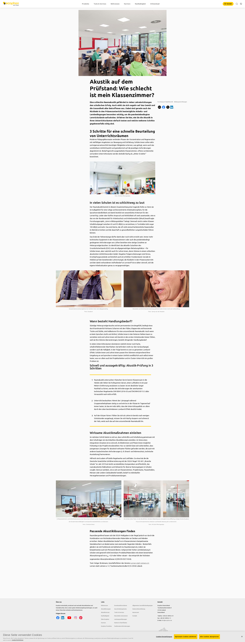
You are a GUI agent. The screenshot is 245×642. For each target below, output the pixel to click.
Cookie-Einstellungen (164, 637)
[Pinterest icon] (81, 619)
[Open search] (237, 4)
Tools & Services (119, 612)
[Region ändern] (241, 4)
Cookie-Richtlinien (17, 640)
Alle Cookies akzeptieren (209, 637)
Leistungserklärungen (120, 619)
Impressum (135, 612)
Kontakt (134, 616)
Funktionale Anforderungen (122, 626)
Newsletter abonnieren (121, 616)
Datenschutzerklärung (138, 609)
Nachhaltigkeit (105, 616)
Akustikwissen (105, 612)
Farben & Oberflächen (120, 622)
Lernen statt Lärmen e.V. (140, 563)
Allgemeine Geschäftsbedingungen (142, 605)
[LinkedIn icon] (63, 619)
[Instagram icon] (75, 619)
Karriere (103, 622)
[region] (122, 637)
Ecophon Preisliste (106, 626)
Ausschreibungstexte (120, 609)
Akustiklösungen (106, 609)
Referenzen (104, 605)
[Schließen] (242, 636)
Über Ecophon (105, 619)
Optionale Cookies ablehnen (185, 637)
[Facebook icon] (58, 619)
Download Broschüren (120, 605)
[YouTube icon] (69, 619)
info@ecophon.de (167, 620)
